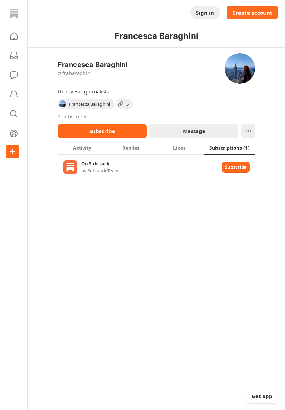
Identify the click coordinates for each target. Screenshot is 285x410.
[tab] (82, 148)
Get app (262, 396)
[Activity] (14, 94)
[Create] (12, 151)
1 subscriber (72, 116)
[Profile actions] (248, 131)
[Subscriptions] (14, 55)
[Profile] (14, 133)
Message (194, 131)
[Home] (14, 14)
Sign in (205, 12)
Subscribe (102, 131)
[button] (14, 36)
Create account (252, 12)
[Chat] (14, 75)
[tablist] (156, 148)
